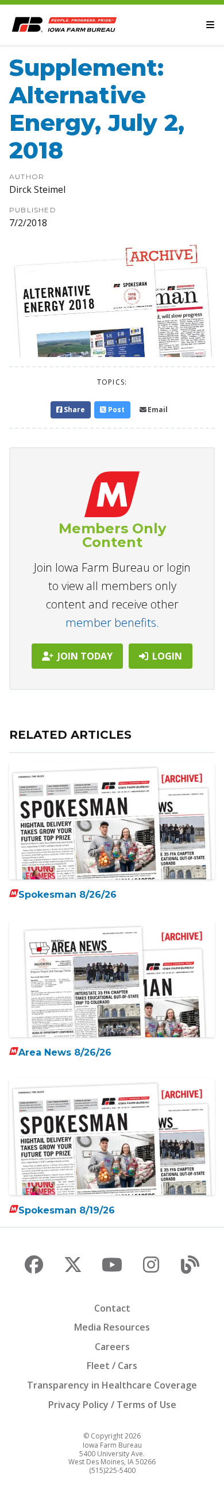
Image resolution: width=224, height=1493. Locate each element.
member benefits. (112, 622)
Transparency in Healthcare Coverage (112, 1385)
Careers (112, 1346)
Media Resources (112, 1327)
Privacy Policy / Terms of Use (112, 1404)
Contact (112, 1308)
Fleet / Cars (112, 1365)
